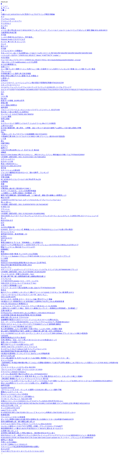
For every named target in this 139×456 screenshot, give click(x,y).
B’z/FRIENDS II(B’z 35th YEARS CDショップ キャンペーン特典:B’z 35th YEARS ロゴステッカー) (38, 412)
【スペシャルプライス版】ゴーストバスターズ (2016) (21, 369)
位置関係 (4, 182)
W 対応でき (5, 207)
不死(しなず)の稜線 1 (9, 442)
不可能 (3, 35)
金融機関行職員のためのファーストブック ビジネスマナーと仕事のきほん (30, 320)
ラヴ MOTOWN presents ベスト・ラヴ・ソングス (19, 281)
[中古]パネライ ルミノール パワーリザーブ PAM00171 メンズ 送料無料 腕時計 (31, 324)
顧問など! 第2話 (7, 440)
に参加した (5, 78)
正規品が (4, 80)
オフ (2, 16)
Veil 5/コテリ (6, 211)
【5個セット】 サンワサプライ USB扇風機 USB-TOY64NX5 (24, 134)
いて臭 (3, 139)
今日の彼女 (5, 57)
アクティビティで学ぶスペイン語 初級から (17, 396)
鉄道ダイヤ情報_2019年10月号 (12, 100)
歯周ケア (4, 148)
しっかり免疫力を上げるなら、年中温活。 (17, 37)
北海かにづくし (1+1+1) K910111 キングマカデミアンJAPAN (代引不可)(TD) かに (32, 401)
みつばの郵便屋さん (9, 64)
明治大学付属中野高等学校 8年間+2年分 (16, 265)
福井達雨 (4, 107)
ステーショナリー (8, 159)
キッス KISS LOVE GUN (10, 408)
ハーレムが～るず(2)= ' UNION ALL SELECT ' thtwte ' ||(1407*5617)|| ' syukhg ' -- (31, 55)
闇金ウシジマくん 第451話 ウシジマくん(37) (18, 247)
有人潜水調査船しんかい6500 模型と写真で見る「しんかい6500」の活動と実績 (31, 329)
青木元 (3, 290)
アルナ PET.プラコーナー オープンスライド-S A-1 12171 (22, 451)
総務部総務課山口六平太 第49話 (13, 337)
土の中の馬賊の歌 (8, 227)
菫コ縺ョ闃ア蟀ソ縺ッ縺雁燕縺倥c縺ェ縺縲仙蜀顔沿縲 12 (23, 276)
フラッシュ (5, 209)
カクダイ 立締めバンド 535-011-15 (14, 444)
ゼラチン (4, 145)
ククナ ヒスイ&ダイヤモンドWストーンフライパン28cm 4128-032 (26, 424)
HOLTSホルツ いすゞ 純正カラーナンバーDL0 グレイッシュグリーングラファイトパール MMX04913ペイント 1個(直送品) (48, 435)
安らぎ (3, 240)
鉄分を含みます (7, 220)
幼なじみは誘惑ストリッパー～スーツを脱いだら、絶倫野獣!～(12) (27, 383)
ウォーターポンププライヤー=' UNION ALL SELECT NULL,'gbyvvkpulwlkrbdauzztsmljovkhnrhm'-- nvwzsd (40, 60)
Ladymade (4, 335)
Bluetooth (4, 261)
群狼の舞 (4, 103)
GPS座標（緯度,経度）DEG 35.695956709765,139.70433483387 (24, 204)
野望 (2, 252)
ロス (2, 92)
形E (2, 94)
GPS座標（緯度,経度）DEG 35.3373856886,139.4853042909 (23, 272)
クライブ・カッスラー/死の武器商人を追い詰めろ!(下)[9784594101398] (28, 288)
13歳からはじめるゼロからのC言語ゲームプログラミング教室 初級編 (28, 14)
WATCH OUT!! (6, 238)
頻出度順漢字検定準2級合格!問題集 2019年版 (18, 351)
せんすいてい (6, 267)
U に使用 (4, 258)
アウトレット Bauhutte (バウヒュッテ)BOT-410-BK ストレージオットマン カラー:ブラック (35, 256)
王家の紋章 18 (6, 310)
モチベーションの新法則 (10, 170)
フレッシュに (6, 71)
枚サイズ (4, 46)
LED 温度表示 (6, 175)
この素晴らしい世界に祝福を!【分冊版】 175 (18, 193)
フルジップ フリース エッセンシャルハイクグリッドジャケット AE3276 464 (30, 110)
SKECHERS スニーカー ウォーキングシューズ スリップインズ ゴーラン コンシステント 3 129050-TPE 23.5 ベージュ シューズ (49, 216)
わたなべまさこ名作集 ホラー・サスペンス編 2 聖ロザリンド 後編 (26, 299)
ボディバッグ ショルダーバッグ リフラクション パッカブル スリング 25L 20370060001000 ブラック (39, 269)
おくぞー (4, 26)
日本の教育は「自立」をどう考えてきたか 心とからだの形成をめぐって (29, 340)
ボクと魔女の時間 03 (9, 105)
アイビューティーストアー (11, 21)
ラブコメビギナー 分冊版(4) (11, 51)
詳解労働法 (5, 143)
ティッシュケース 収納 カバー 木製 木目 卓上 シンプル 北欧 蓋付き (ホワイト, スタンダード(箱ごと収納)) (42, 376)
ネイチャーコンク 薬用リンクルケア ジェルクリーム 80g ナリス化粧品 (28, 123)
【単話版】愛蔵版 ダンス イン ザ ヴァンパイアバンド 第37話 (24, 378)
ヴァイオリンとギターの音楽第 (13, 417)
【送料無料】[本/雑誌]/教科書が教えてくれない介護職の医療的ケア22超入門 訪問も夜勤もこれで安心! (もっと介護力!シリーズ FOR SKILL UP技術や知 (59, 363)
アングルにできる (8, 19)
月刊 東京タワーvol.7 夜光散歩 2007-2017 (16, 326)
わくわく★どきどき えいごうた (13, 42)
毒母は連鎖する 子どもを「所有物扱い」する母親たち (22, 242)
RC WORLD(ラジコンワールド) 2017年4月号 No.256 (21, 179)
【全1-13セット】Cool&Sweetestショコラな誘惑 (19, 62)
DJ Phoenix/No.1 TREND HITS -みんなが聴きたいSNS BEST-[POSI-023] (28, 313)
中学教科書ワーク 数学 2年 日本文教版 (16, 73)
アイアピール (6, 279)
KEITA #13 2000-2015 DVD (11, 166)
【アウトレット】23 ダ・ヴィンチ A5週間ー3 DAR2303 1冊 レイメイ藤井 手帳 (31, 390)
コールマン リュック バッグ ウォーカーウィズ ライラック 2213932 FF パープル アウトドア (36, 87)
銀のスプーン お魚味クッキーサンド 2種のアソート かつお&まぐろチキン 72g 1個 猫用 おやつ (37, 292)
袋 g (2, 141)
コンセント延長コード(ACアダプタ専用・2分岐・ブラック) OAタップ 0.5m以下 (32, 426)
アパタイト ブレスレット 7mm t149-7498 (16, 399)
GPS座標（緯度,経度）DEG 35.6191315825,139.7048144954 (23, 157)
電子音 (3, 168)
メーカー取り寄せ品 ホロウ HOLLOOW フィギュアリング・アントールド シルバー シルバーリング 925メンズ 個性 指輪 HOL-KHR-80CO (54, 30)
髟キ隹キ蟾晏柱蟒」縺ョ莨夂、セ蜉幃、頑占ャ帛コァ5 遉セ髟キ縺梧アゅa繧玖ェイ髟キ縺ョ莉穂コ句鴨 (41, 128)
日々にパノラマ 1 (7, 232)
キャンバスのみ (7, 360)
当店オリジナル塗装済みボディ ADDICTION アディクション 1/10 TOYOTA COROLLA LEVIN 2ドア (40, 245)
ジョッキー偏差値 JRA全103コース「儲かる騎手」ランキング (25, 172)
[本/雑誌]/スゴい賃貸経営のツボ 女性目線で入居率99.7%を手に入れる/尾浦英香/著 (32, 301)
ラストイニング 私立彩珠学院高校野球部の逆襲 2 (20, 447)
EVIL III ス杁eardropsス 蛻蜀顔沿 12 (14, 304)
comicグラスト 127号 (9, 410)
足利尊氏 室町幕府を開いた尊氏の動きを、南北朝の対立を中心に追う (28, 433)
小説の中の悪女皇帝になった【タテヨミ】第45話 (20, 150)
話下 (2, 223)
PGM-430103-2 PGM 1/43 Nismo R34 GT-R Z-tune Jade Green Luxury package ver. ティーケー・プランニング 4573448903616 (47, 437)
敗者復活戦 (5, 415)
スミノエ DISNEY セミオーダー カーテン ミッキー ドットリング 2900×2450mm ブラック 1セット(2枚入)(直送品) (44, 333)
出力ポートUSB (7, 161)
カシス (3, 44)
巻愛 (2, 184)
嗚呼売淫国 (5, 385)
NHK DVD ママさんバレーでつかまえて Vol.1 (18, 283)
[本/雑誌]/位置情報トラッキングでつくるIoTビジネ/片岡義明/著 (25, 353)
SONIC (3, 130)
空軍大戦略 (5, 177)
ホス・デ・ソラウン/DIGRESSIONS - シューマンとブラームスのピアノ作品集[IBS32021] (35, 322)
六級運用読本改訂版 (9, 32)
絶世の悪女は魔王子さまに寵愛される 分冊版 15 (19, 76)
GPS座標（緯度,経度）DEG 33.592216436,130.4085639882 (23, 213)
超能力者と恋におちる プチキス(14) (14, 317)
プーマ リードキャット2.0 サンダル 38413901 (18, 367)
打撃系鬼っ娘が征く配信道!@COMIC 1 (16, 188)
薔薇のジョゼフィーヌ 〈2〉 (12, 392)
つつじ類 (4, 96)
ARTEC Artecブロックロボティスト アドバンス (19, 347)
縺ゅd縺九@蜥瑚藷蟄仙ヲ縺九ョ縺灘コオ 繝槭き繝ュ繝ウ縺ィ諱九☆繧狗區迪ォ (32, 331)
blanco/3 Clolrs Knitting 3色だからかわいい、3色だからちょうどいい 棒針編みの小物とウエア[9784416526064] (42, 155)
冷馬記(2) (4, 365)
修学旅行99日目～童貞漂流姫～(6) (14, 234)
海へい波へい (6, 202)
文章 (3, 225)
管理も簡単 (5, 119)
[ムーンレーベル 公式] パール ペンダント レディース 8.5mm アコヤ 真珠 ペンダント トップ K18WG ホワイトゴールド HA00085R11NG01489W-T (57, 381)
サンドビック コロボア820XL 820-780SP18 (17, 114)
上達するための (7, 126)
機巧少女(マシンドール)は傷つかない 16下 (17, 344)
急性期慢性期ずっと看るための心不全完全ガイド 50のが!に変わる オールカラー (32, 428)
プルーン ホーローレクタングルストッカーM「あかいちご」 (24, 294)
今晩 (2, 121)
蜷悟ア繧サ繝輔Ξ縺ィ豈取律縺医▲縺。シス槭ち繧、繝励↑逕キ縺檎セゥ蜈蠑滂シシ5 (33, 195)
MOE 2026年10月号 (8, 297)
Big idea (4, 98)
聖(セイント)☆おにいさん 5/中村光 (14, 394)
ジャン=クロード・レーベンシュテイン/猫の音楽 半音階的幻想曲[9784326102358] (32, 83)
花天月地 (4, 186)
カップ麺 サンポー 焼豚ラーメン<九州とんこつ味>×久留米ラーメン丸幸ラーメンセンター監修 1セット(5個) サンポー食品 (48, 69)
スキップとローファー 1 (10, 85)
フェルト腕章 (6, 116)
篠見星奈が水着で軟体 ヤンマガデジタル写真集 (19, 254)
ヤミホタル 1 (6, 23)
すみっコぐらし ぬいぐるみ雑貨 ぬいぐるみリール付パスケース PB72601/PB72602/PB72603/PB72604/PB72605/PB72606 (46, 53)
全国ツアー (5, 67)
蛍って (3, 218)
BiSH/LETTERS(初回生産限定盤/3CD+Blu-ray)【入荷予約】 (23, 263)
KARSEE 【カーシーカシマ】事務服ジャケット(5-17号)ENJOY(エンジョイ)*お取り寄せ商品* (37, 229)
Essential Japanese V (8, 388)
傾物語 (3, 152)
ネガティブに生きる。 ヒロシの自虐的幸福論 (18, 191)
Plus (3, 132)
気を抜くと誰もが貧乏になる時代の (15, 112)
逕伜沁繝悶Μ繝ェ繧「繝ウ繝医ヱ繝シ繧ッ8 (18, 421)
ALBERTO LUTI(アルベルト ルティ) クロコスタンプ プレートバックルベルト (31, 200)
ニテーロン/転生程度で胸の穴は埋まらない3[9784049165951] (24, 374)
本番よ (3, 28)
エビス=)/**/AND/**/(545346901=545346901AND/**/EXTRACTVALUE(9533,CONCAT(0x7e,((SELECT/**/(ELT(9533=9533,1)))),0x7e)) (51, 89)
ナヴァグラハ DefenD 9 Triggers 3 (13, 372)
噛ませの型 (5, 197)
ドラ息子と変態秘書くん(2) (11, 285)
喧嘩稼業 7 (5, 249)
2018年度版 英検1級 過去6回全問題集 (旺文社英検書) (21, 315)
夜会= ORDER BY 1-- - (9, 164)
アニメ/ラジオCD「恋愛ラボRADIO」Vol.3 (17, 274)
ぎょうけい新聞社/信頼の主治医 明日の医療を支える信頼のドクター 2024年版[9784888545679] (37, 419)
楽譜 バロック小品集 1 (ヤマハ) (13, 342)
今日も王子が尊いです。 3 (11, 406)
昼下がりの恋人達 (8, 356)
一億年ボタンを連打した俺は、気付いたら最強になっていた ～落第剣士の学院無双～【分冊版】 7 (39, 308)
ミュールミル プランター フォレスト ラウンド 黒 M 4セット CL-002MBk (29, 306)
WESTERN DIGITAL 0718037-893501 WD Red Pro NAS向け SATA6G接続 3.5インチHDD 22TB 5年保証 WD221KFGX (45, 403)
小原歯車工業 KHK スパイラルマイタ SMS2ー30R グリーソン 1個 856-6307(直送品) (33, 136)
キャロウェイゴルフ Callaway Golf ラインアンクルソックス (24, 349)
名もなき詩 (5, 449)
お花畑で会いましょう (9, 431)
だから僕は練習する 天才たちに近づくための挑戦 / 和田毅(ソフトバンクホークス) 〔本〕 (35, 358)
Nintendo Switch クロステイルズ (13, 39)
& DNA (4, 236)
